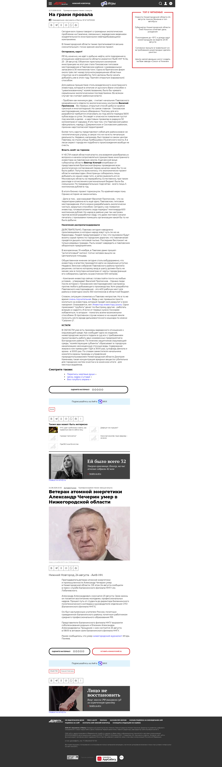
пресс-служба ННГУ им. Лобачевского (64, 562)
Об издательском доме (74, 720)
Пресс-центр (92, 720)
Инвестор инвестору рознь (107, 304)
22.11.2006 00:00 (55, 10)
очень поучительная (80, 299)
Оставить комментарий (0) (111, 651)
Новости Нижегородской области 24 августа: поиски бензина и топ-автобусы (152, 19)
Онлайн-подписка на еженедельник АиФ (146, 720)
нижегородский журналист (107, 636)
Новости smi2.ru (57, 480)
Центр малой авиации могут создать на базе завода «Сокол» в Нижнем (152, 60)
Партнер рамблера (87, 757)
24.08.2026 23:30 (55, 488)
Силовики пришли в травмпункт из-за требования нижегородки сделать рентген (152, 50)
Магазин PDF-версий (118, 720)
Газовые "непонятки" (68, 436)
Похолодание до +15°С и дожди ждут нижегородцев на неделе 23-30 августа (152, 40)
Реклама (103, 720)
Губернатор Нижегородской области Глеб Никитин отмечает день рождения (152, 29)
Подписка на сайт (72, 723)
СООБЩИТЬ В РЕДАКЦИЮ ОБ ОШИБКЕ (127, 723)
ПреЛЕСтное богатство (69, 444)
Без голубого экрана (78, 379)
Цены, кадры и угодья (78, 377)
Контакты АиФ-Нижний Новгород (96, 723)
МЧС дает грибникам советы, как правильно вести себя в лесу (73, 429)
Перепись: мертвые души (81, 374)
